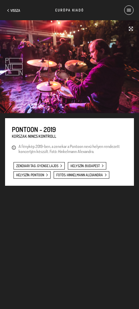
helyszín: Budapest (85, 166)
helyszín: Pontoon (30, 175)
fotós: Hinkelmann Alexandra (79, 175)
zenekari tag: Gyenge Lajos (37, 166)
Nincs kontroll (42, 136)
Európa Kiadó (69, 10)
